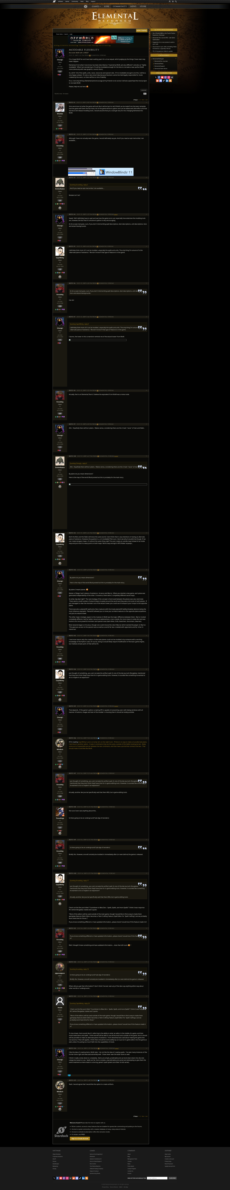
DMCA (120, 1187)
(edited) (116, 214)
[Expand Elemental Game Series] (153, 68)
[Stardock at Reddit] (157, 80)
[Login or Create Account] (169, 1)
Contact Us (130, 1171)
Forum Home (59, 34)
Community (75, 1)
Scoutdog (60, 146)
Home (56, 45)
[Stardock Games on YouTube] (162, 77)
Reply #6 (72, 283)
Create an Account (169, 1159)
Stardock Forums (107, 738)
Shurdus (60, 114)
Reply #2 (72, 134)
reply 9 (84, 463)
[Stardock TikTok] (163, 80)
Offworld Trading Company (96, 1168)
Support (93, 1)
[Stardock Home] (54, 1)
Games (67, 1)
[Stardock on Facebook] (159, 77)
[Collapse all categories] (176, 58)
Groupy (54, 1168)
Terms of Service (114, 1187)
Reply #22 (72, 962)
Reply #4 (72, 214)
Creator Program (132, 1168)
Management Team (132, 1159)
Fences (54, 1161)
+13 (60, 269)
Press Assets (131, 1166)
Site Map (126, 1187)
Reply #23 (72, 996)
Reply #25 (72, 1080)
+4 (60, 71)
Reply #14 (72, 669)
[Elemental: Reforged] (115, 18)
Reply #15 (72, 706)
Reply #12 (72, 570)
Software (60, 1)
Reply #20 (72, 873)
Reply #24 (72, 1048)
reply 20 (87, 1003)
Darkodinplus (60, 189)
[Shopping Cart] (172, 1)
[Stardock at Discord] (160, 80)
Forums (129, 1173)
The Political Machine (95, 1166)
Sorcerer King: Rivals (95, 1173)
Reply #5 (72, 246)
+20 (60, 200)
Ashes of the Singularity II (96, 1154)
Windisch (60, 749)
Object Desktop (56, 1154)
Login (71, 34)
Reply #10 (72, 456)
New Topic (142, 30)
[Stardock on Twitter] (155, 77)
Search (66, 34)
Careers (130, 1161)
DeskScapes (56, 1164)
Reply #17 (72, 773)
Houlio (60, 1007)
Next (143, 100)
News (81, 1)
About (129, 1154)
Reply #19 (72, 840)
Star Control (93, 1164)
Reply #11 (72, 533)
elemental (143, 90)
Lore (106, 6)
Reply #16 (72, 738)
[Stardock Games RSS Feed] (170, 80)
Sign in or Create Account (80, 1139)
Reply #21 (72, 928)
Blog (87, 1)
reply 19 (86, 969)
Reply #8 (72, 390)
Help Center (168, 1154)
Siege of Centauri (94, 1171)
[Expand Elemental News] (153, 63)
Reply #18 (72, 807)
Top (146, 102)
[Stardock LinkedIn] (167, 80)
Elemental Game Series (87, 45)
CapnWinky (60, 258)
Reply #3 (72, 178)
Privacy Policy (105, 1187)
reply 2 (85, 185)
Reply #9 (72, 424)
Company (131, 1151)
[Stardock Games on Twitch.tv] (165, 77)
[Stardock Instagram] (168, 77)
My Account (168, 1156)
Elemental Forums (98, 55)
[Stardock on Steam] (172, 77)
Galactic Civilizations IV (95, 1159)
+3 (60, 125)
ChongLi (60, 60)
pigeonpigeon (60, 973)
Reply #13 (72, 636)
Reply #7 (72, 317)
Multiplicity (55, 1166)
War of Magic (103, 45)
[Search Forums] (175, 1)
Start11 (54, 1159)
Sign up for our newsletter (137, 1178)
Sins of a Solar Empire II (96, 1161)
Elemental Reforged (68, 45)
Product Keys (168, 1161)
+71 (60, 985)
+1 (59, 1019)
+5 (60, 761)
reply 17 (86, 881)
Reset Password (169, 1164)
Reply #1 (72, 102)
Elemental (92, 1156)
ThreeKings (60, 818)
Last (146, 100)
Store (143, 6)
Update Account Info (170, 1166)
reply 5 (86, 324)
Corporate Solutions (58, 1156)
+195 (60, 157)
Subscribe (172, 1178)
